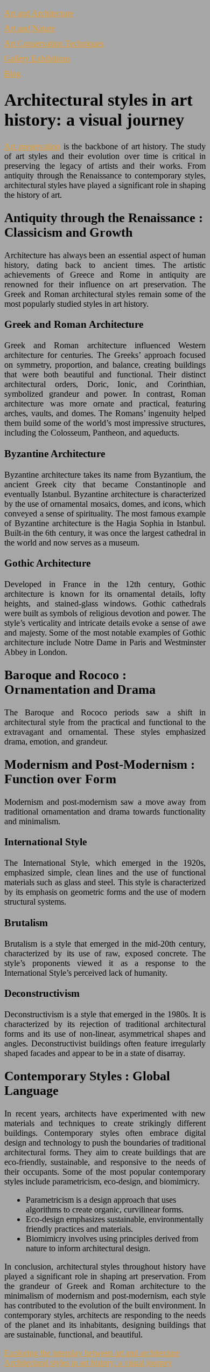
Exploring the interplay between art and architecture (92, 1352)
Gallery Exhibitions (37, 58)
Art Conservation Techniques (54, 43)
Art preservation (32, 146)
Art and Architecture (39, 13)
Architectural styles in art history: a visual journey (88, 1362)
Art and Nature (29, 28)
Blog (12, 73)
